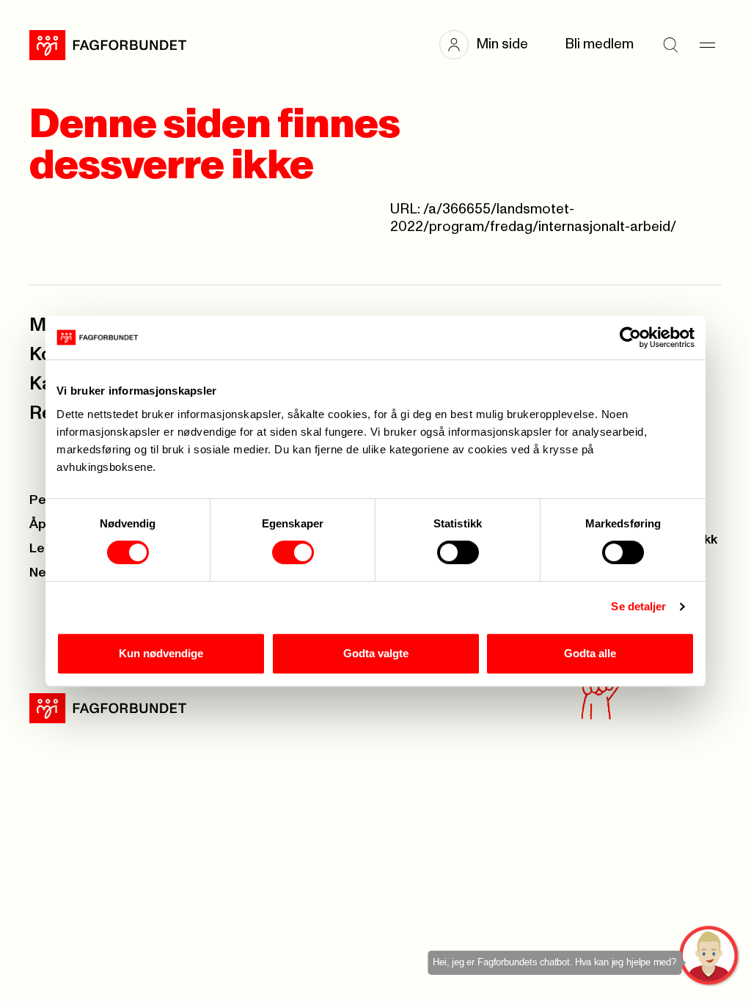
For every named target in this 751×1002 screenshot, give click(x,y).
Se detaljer (638, 606)
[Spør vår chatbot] (709, 956)
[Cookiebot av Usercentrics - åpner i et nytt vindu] (630, 337)
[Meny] (707, 44)
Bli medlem (599, 44)
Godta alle (590, 653)
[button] (491, 44)
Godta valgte (376, 653)
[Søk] (670, 44)
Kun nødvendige (161, 653)
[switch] (293, 552)
